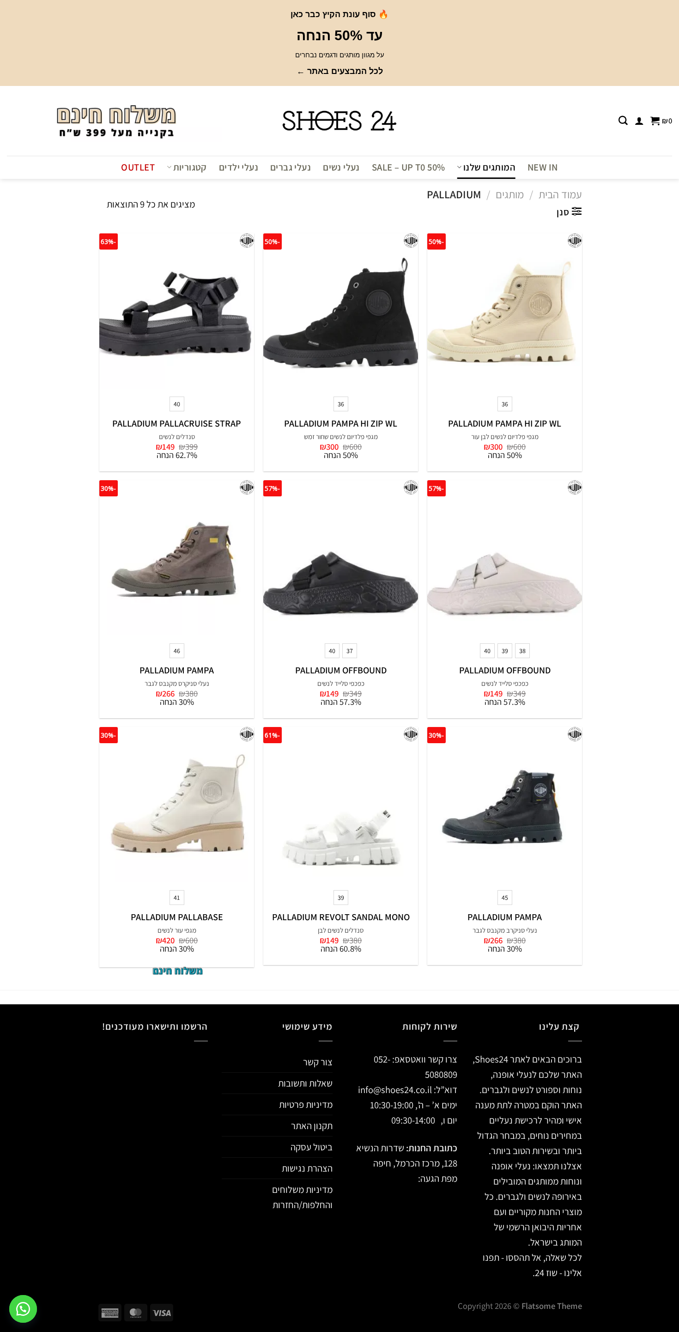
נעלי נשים (341, 167)
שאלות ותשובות (305, 1083)
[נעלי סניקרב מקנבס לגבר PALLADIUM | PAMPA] (504, 804)
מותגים (510, 194)
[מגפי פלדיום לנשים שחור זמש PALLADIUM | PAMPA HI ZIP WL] (340, 310)
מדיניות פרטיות (306, 1104)
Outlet (137, 167)
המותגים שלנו (489, 167)
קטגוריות (190, 167)
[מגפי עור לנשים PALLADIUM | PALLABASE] (176, 804)
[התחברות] (639, 120)
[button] (23, 1309)
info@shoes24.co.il (396, 1089)
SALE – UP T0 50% (408, 167)
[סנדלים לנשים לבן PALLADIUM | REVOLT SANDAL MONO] (340, 804)
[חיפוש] (623, 120)
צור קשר (318, 1062)
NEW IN (542, 167)
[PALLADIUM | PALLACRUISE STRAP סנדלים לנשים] (176, 310)
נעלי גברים (290, 167)
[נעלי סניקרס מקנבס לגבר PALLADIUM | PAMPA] (176, 557)
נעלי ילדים (238, 167)
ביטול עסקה (312, 1147)
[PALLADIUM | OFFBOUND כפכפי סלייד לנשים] (504, 557)
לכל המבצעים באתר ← (340, 71)
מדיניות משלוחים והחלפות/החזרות (302, 1197)
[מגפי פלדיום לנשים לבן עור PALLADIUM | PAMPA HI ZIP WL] (504, 310)
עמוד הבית (560, 194)
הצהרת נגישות (307, 1168)
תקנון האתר (312, 1125)
